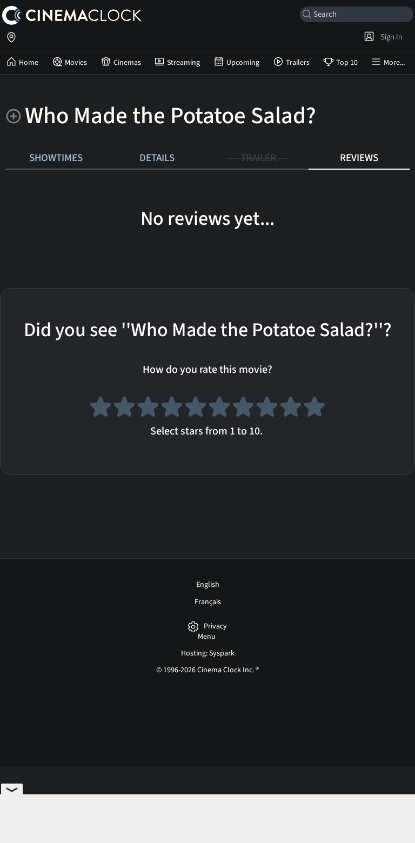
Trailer (258, 158)
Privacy (215, 626)
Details (157, 158)
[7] (243, 408)
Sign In (390, 37)
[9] (291, 408)
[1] (100, 408)
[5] (196, 408)
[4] (172, 408)
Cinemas (127, 62)
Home (28, 62)
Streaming (183, 62)
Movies (76, 62)
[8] (267, 408)
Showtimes (56, 158)
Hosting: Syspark (208, 653)
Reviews (359, 158)
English (207, 584)
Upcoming (242, 62)
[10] (314, 408)
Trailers (298, 62)
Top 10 (347, 62)
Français (208, 602)
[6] (219, 408)
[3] (148, 408)
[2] (124, 408)
